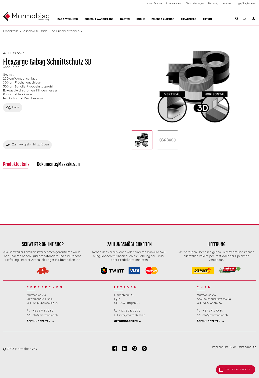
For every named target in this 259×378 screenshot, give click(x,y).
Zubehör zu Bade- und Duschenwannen (51, 31)
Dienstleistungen (194, 3)
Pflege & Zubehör (162, 19)
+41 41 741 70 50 (212, 310)
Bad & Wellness (67, 19)
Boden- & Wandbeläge (99, 19)
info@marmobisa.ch (45, 315)
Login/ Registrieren (246, 3)
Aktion (207, 19)
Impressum (220, 347)
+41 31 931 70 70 (129, 310)
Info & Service (154, 3)
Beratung (213, 3)
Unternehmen (173, 3)
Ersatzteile (188, 19)
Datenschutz (247, 347)
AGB (232, 347)
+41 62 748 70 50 (42, 310)
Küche (141, 19)
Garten (125, 19)
